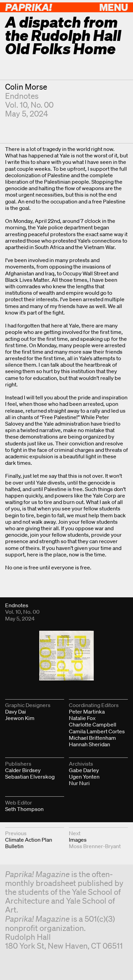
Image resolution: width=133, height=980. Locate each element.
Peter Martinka (87, 711)
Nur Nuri (79, 783)
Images (78, 839)
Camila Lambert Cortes (97, 731)
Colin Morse (26, 86)
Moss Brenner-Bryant (95, 846)
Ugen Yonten (84, 776)
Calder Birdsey (23, 770)
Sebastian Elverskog (30, 776)
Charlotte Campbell (92, 724)
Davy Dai (15, 711)
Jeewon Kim (19, 718)
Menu (113, 7)
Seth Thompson (24, 809)
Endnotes (22, 96)
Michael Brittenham (92, 737)
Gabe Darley (84, 770)
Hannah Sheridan (89, 744)
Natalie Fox (82, 718)
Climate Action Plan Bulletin (28, 842)
